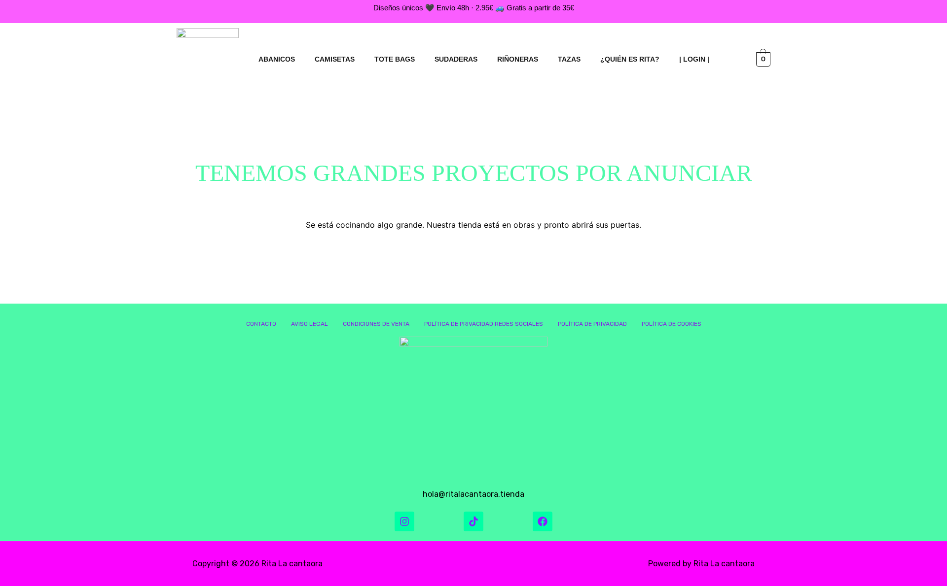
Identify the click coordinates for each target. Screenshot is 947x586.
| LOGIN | (694, 59)
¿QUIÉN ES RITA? (629, 59)
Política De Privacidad (592, 323)
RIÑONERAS (517, 59)
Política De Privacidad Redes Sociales (483, 323)
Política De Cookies (671, 323)
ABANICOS (276, 59)
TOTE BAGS (394, 59)
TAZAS (569, 59)
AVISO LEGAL (309, 323)
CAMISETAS (335, 59)
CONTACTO (261, 323)
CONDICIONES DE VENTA (376, 323)
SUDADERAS (456, 59)
